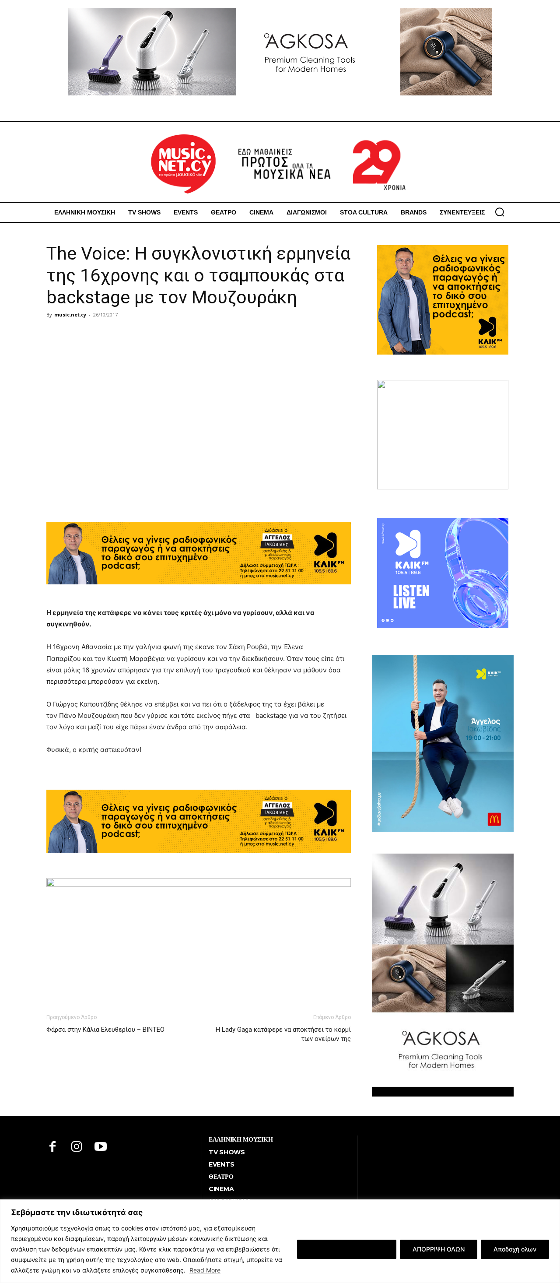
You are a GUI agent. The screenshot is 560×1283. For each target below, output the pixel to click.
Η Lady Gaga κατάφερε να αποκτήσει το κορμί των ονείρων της (283, 1034)
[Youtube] (101, 1147)
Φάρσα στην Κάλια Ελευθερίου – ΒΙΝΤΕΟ (105, 1029)
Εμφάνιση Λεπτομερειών (347, 1249)
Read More (204, 1270)
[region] (280, 1241)
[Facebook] (53, 1147)
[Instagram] (77, 1147)
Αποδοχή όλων (515, 1249)
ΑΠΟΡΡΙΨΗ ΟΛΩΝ (439, 1249)
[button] (499, 211)
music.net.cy (70, 314)
